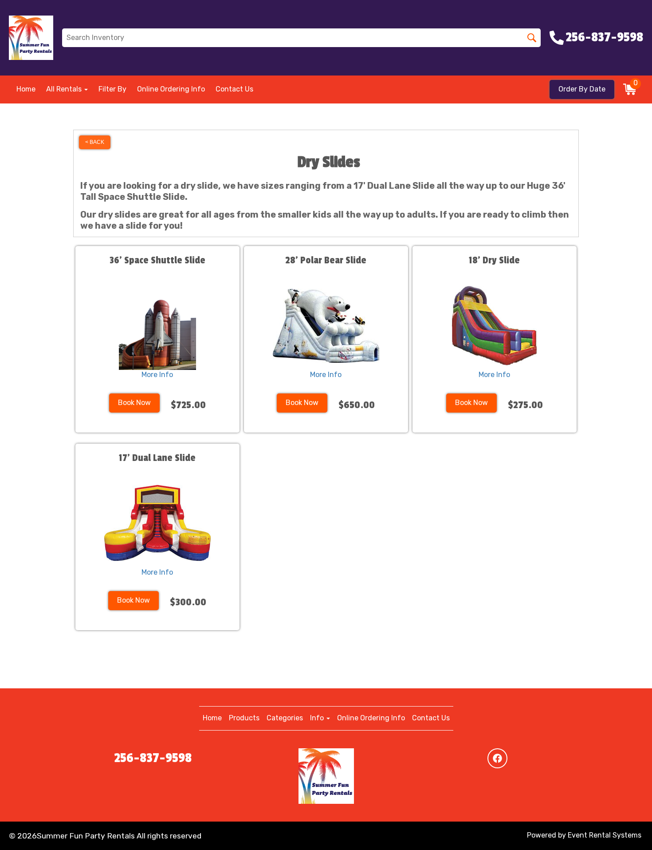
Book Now (134, 402)
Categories (285, 718)
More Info (157, 374)
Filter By (112, 89)
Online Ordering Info (171, 89)
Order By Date (581, 89)
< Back (94, 142)
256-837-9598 (153, 758)
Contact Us (234, 89)
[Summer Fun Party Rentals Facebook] (497, 758)
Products (244, 718)
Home (25, 89)
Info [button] (318, 718)
